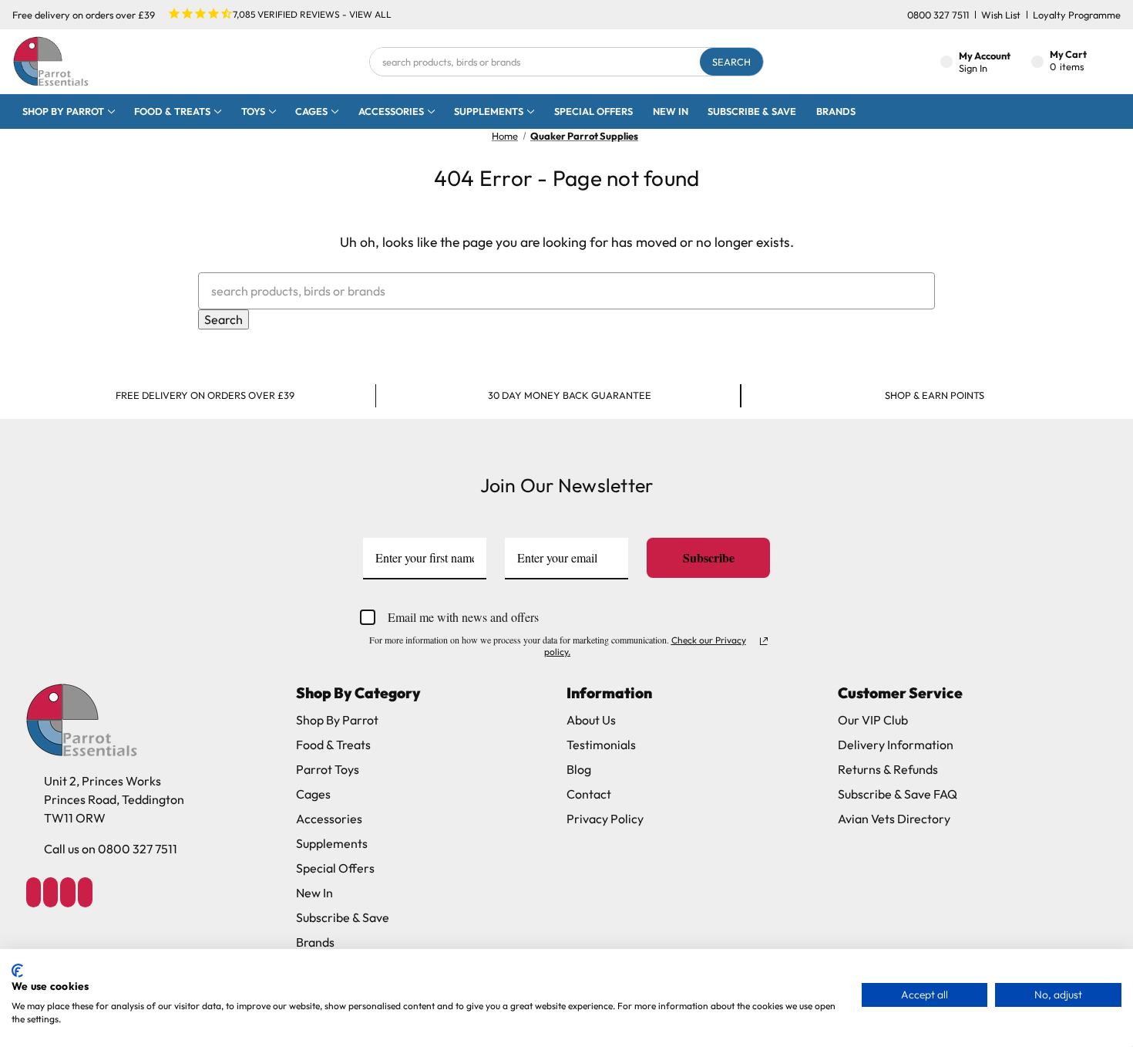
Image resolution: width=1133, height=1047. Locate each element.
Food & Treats (172, 111)
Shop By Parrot (337, 720)
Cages (311, 111)
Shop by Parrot (63, 111)
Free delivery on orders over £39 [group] (205, 395)
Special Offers (593, 111)
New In (670, 111)
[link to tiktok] (67, 892)
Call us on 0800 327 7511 (110, 848)
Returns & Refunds (888, 769)
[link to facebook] (33, 892)
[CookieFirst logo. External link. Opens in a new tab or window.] (17, 971)
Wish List (1000, 14)
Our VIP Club (873, 720)
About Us (591, 720)
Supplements (488, 111)
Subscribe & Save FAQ (897, 794)
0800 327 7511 (938, 14)
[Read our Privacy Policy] (764, 641)
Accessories (391, 111)
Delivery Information (895, 744)
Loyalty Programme (1077, 14)
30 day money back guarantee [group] (569, 395)
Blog (578, 769)
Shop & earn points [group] (934, 395)
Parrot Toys (327, 769)
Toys (253, 111)
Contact (588, 794)
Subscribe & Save (752, 111)
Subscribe (709, 557)
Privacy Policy (605, 818)
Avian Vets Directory (894, 818)
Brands (836, 111)
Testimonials (601, 744)
